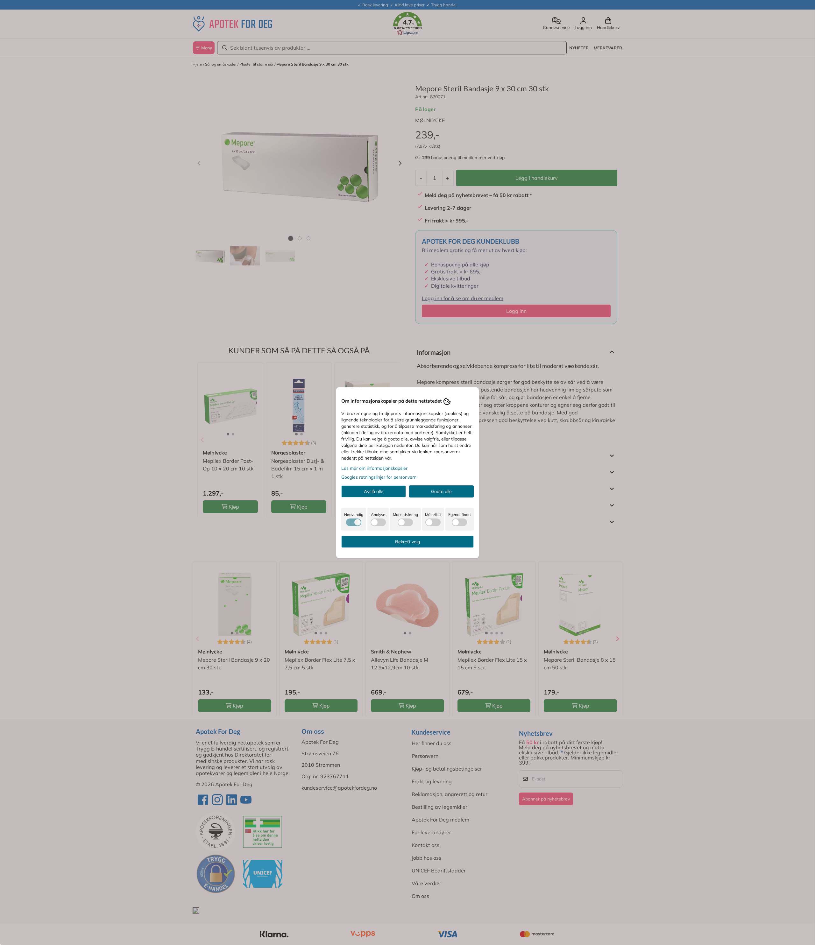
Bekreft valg (407, 542)
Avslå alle (373, 491)
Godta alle (441, 491)
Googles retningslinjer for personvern (378, 477)
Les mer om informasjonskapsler (374, 468)
